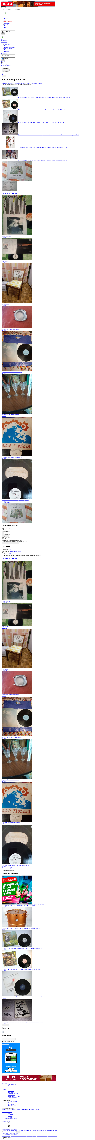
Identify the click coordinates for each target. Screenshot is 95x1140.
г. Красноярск (5, 83)
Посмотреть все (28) (7, 502)
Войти (3, 61)
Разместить (4, 40)
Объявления (11, 1103)
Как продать (11, 1092)
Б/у (10, 549)
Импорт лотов (11, 1095)
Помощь (4, 1089)
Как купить (11, 1091)
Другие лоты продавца (9, 193)
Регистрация (4, 64)
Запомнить (5, 58)
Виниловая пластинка (15, 551)
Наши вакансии (12, 1084)
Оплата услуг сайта (7, 1112)
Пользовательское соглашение (9, 1129)
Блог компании (12, 1085)
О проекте (4, 1083)
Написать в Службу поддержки (10, 1133)
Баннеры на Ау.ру (12, 1101)
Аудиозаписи (29, 83)
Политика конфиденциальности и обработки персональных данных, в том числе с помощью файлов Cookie (29, 1130)
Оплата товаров (6, 1121)
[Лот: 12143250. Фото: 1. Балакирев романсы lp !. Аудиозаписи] (17, 180)
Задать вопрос (6, 531)
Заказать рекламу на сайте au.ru (10, 1073)
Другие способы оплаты (11, 1118)
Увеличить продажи (13, 1093)
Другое (11, 553)
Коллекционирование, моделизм (17, 83)
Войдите (4, 1042)
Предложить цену (14, 543)
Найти (3, 32)
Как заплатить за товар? (14, 1096)
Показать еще (6, 1024)
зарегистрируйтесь (13, 1042)
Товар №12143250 (37, 83)
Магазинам (11, 1104)
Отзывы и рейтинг (12, 1097)
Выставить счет (12, 1105)
